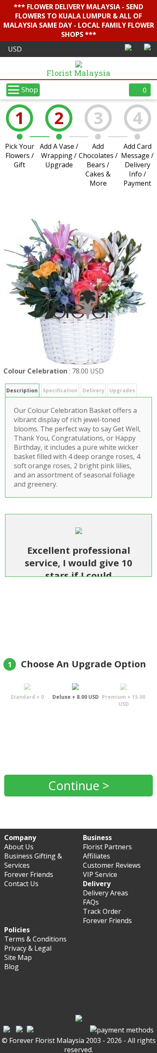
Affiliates (96, 856)
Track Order (102, 911)
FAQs (91, 902)
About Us (18, 846)
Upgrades (122, 390)
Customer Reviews (112, 865)
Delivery (93, 390)
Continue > (78, 785)
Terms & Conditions (35, 939)
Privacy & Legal (27, 948)
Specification (60, 390)
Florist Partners (107, 846)
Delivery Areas (105, 892)
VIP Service (100, 874)
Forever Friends (28, 874)
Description (22, 390)
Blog (11, 966)
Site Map (18, 957)
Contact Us (21, 883)
